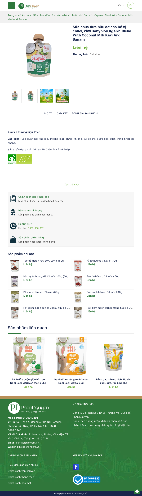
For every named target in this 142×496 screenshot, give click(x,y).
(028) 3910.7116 (39, 438)
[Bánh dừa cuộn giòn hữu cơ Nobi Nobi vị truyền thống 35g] (28, 356)
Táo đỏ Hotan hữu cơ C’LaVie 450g (43, 260)
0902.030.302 (36, 228)
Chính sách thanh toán (21, 476)
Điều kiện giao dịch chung (23, 464)
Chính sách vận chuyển (21, 470)
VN (120, 5)
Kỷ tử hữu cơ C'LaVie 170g (102, 260)
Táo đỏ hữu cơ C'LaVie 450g (103, 276)
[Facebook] (76, 467)
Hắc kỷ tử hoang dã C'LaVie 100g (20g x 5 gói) (50, 276)
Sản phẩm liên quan (27, 327)
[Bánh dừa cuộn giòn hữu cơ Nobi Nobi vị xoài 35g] (71, 356)
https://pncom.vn (29, 446)
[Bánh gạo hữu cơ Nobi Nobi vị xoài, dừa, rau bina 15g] (113, 356)
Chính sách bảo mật (19, 482)
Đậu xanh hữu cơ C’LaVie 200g (41, 292)
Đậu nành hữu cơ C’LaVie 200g (104, 292)
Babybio (95, 54)
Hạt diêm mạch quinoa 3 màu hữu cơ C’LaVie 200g (52, 307)
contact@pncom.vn (27, 442)
